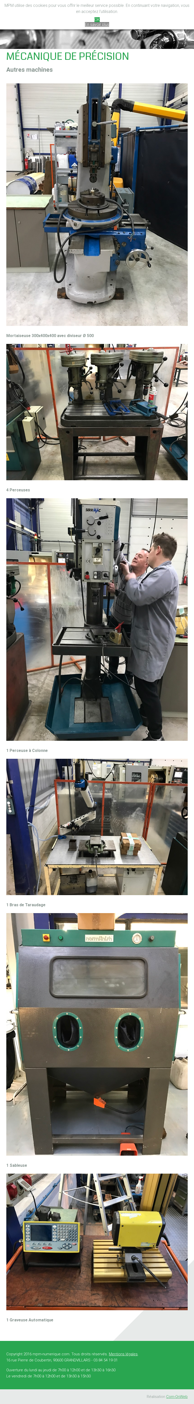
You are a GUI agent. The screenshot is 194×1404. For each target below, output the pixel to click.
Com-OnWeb (177, 1396)
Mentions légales (123, 1354)
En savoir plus (97, 24)
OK (97, 19)
